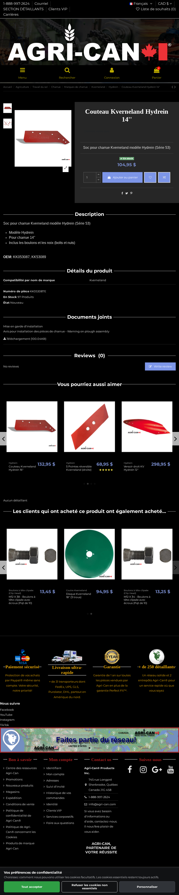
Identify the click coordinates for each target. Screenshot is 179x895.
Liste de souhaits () (158, 9)
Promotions (14, 779)
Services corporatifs (59, 816)
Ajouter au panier (125, 177)
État (6, 302)
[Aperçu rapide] (38, 458)
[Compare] (32, 458)
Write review (162, 366)
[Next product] (175, 87)
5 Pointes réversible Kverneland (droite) (79, 468)
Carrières (11, 14)
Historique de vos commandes (58, 795)
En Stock (10, 297)
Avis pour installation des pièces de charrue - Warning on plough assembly (56, 331)
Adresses (52, 780)
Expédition (14, 798)
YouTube (6, 714)
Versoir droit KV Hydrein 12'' (134, 468)
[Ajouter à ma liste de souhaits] (150, 177)
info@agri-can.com (102, 804)
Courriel (41, 4)
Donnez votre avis (96, 131)
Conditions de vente (20, 804)
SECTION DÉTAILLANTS (24, 9)
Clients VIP (58, 9)
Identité (52, 804)
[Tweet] (126, 193)
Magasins (12, 791)
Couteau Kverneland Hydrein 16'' (22, 468)
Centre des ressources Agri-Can (21, 770)
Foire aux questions (60, 823)
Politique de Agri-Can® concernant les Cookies (21, 832)
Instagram (7, 719)
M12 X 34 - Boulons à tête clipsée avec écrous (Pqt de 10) (137, 600)
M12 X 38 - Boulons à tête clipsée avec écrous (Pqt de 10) (22, 600)
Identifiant (53, 768)
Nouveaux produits (19, 785)
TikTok (4, 725)
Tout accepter (31, 886)
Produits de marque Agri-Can (20, 845)
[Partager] (122, 193)
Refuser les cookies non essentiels (90, 886)
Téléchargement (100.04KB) (26, 338)
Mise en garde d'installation (23, 326)
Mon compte (55, 774)
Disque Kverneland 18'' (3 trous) (78, 595)
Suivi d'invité (55, 786)
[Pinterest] (131, 193)
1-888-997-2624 (17, 4)
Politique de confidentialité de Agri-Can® (18, 815)
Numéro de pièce (16, 291)
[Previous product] (173, 87)
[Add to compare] (164, 177)
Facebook (7, 709)
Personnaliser (147, 886)
